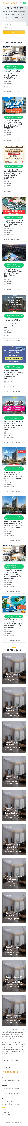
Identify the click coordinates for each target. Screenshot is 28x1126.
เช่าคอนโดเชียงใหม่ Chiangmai (13, 914)
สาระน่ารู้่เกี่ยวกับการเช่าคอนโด (12, 1104)
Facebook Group (8, 1115)
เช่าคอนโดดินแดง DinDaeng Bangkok (14, 316)
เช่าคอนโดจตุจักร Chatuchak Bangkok (12, 367)
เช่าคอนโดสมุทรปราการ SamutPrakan (11, 810)
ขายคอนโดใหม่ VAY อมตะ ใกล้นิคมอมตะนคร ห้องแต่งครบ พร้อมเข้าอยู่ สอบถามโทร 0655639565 (13, 223)
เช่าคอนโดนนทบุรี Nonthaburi (12, 743)
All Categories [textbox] (8, 28)
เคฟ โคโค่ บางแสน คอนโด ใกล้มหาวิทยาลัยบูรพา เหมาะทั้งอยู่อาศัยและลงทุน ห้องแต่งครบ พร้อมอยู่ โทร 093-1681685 (13, 623)
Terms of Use (9, 1123)
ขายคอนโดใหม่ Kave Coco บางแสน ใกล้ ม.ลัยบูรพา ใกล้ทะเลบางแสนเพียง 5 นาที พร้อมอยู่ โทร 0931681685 (13, 124)
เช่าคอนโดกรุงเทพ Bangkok (12, 675)
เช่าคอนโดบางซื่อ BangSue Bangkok (13, 468)
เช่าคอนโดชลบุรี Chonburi (13, 117)
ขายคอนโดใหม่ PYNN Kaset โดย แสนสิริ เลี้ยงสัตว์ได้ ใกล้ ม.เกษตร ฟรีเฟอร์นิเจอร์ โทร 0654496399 (14, 375)
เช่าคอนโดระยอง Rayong (12, 948)
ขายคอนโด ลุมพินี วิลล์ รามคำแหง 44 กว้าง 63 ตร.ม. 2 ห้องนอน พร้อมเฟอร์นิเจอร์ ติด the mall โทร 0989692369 (13, 75)
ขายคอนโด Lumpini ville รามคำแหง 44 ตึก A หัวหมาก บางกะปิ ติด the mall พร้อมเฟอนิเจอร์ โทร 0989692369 (13, 574)
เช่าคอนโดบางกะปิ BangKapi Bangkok (11, 67)
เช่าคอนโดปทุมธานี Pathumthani (13, 846)
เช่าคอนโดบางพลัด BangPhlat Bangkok (12, 265)
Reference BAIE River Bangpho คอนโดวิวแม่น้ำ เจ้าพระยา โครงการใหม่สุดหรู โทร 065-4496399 (13, 524)
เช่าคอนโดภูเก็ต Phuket (11, 777)
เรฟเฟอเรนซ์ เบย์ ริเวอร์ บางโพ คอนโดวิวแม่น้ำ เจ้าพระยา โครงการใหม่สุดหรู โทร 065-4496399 (13, 475)
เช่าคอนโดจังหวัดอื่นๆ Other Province (13, 1016)
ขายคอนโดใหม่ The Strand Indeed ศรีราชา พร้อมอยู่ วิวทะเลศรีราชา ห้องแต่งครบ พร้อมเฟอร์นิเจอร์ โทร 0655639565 (13, 174)
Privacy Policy (19, 1123)
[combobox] (14, 28)
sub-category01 (8, 1102)
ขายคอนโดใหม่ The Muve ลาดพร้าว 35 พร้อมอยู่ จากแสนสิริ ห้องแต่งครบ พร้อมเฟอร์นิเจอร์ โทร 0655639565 (13, 426)
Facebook (6, 1112)
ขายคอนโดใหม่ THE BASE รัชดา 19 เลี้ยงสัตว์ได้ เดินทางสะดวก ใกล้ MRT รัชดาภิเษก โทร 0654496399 (13, 324)
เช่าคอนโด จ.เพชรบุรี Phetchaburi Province (13, 879)
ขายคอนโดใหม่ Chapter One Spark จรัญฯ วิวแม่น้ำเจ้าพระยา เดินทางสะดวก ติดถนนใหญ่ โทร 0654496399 (13, 273)
